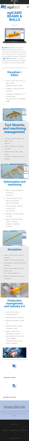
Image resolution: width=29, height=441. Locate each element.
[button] (27, 7)
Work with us (14, 1)
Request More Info (14, 406)
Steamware (17, 438)
